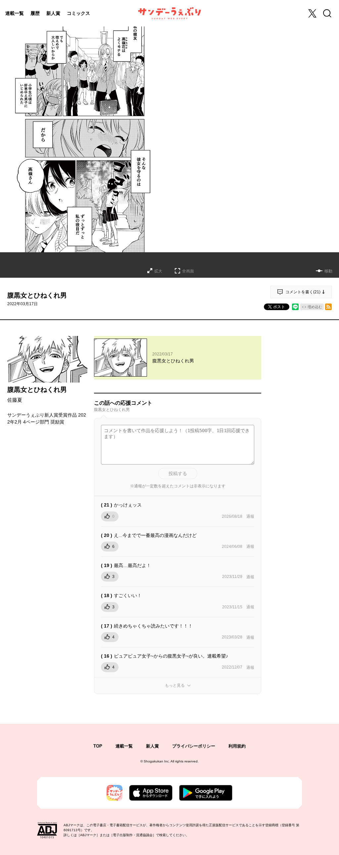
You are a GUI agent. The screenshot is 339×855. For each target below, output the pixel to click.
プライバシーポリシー (193, 746)
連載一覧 (14, 13)
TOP (97, 746)
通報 (250, 516)
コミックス (78, 13)
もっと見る (175, 685)
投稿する (178, 473)
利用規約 (237, 746)
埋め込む (315, 307)
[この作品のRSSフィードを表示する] (328, 307)
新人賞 (53, 13)
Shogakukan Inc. (157, 761)
